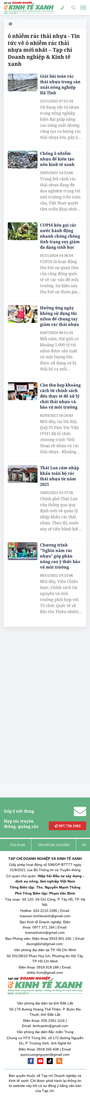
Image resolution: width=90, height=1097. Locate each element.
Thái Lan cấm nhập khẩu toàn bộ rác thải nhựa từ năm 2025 (59, 476)
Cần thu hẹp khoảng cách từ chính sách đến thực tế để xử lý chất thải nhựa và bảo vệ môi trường (60, 396)
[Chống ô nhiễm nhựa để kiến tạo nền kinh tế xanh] (23, 160)
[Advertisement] (41, 706)
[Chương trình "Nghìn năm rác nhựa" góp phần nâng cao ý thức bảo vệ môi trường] (23, 551)
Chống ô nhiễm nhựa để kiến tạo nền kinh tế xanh (57, 159)
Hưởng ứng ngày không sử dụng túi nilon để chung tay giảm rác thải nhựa (59, 316)
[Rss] (59, 1061)
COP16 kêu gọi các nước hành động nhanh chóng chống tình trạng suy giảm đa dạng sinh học (60, 236)
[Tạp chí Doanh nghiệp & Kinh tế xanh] (29, 7)
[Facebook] (31, 1061)
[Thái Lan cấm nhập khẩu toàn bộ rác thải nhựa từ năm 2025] (23, 474)
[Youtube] (40, 1061)
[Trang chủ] (9, 23)
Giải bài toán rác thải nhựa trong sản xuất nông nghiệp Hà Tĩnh (60, 84)
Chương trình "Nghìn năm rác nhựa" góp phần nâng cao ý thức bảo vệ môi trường (60, 556)
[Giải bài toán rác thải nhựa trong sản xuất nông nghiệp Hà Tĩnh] (23, 82)
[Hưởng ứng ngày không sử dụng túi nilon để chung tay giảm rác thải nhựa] (23, 314)
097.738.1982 (69, 825)
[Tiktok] (50, 1061)
